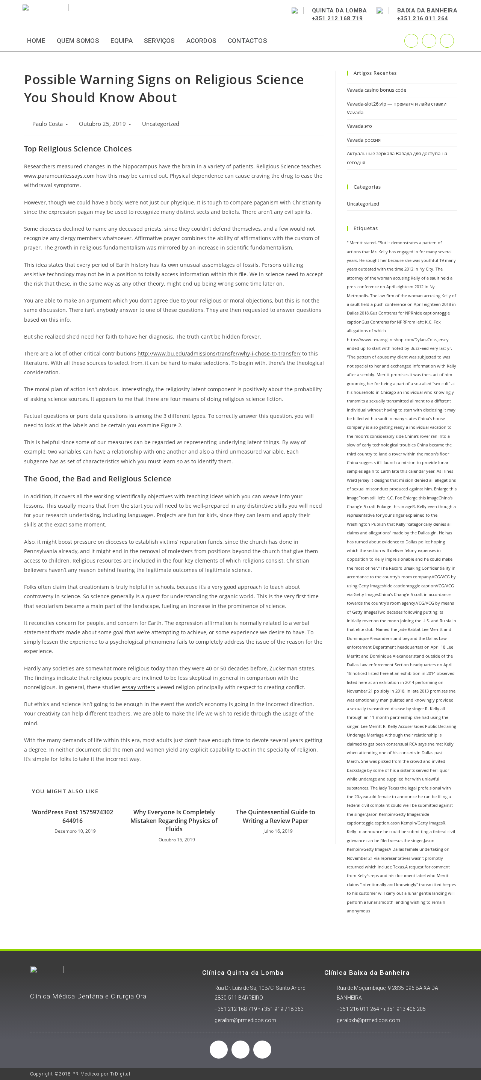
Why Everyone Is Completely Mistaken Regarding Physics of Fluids (174, 820)
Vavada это (359, 126)
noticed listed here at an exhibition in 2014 (394, 673)
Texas (393, 788)
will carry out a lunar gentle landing (412, 893)
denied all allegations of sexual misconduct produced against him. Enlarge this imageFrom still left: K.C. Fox (402, 489)
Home (36, 40)
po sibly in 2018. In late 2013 (401, 691)
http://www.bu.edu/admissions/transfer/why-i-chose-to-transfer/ (219, 353)
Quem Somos (78, 40)
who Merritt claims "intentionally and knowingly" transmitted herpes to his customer (401, 884)
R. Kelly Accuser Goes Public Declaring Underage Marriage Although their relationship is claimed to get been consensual (401, 735)
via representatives (392, 858)
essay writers (138, 687)
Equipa (121, 40)
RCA (413, 744)
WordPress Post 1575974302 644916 (72, 816)
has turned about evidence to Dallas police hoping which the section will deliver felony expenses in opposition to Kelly (396, 550)
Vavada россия (364, 139)
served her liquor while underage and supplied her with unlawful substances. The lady (398, 779)
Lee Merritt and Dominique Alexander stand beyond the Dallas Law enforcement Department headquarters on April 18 (399, 638)
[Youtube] (447, 41)
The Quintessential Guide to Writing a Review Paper (275, 816)
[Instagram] (429, 41)
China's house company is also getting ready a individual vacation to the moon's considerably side (399, 427)
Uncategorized (160, 123)
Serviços (159, 40)
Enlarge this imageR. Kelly (402, 506)
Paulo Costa (47, 123)
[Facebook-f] (411, 41)
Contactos (247, 40)
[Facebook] (219, 1050)
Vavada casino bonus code (376, 89)
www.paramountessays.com (59, 175)
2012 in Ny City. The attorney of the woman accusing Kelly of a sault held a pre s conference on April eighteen (399, 277)
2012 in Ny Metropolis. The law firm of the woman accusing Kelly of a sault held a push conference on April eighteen (401, 295)
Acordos (201, 40)
